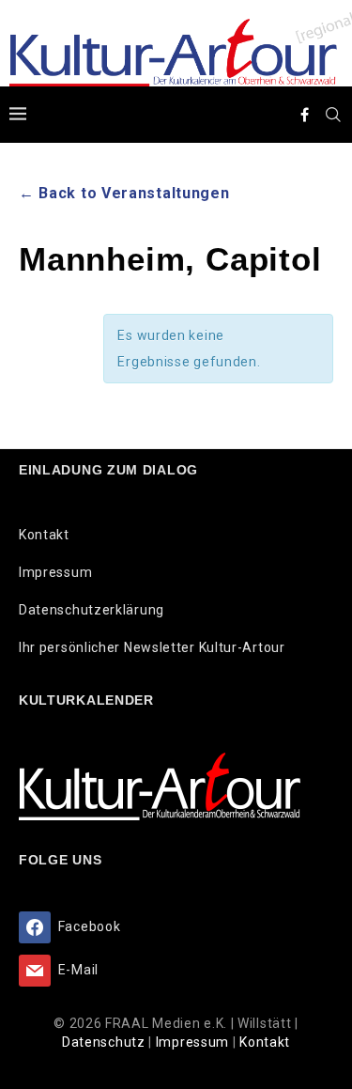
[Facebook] (305, 114)
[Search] (333, 114)
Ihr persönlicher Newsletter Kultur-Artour (152, 647)
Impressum (55, 572)
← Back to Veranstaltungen (124, 193)
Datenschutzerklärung (91, 609)
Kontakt (44, 534)
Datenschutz (105, 1042)
